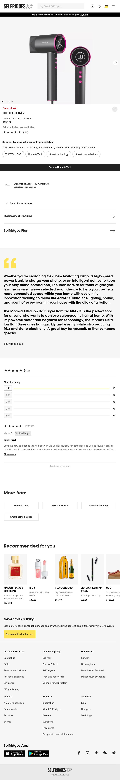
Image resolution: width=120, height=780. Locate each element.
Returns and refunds (15, 670)
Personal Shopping (14, 676)
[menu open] (113, 6)
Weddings (86, 715)
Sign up (84, 14)
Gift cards (9, 682)
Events (7, 721)
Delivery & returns (18, 216)
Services (8, 715)
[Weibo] (113, 755)
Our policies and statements (57, 734)
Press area (48, 727)
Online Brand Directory (55, 682)
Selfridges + (48, 670)
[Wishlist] (99, 6)
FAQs (6, 664)
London (85, 657)
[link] (15, 597)
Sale (83, 702)
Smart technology (98, 505)
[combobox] (63, 6)
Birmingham (88, 664)
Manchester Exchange (93, 676)
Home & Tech (21, 505)
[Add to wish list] (115, 109)
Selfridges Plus (16, 230)
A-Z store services (14, 702)
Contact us (9, 657)
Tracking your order (53, 676)
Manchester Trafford (92, 670)
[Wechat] (105, 755)
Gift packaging (11, 689)
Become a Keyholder (17, 634)
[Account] (92, 6)
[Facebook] (78, 755)
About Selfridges (51, 709)
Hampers (86, 709)
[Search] (41, 6)
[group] (60, 582)
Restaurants (10, 709)
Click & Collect (50, 664)
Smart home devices (21, 203)
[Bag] (106, 6)
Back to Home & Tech (60, 167)
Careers (46, 715)
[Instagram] (87, 755)
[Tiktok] (96, 755)
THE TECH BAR (13, 113)
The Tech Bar (62, 285)
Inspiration (48, 702)
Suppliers (47, 721)
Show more (10, 454)
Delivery (46, 657)
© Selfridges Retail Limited (60, 775)
